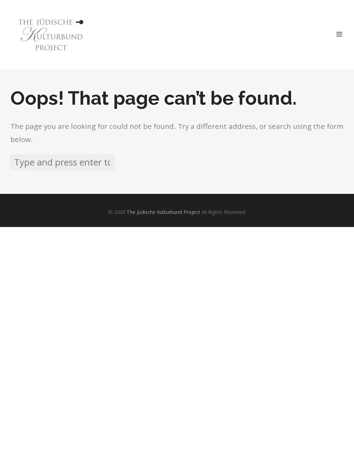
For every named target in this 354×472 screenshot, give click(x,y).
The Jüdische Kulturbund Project (163, 212)
